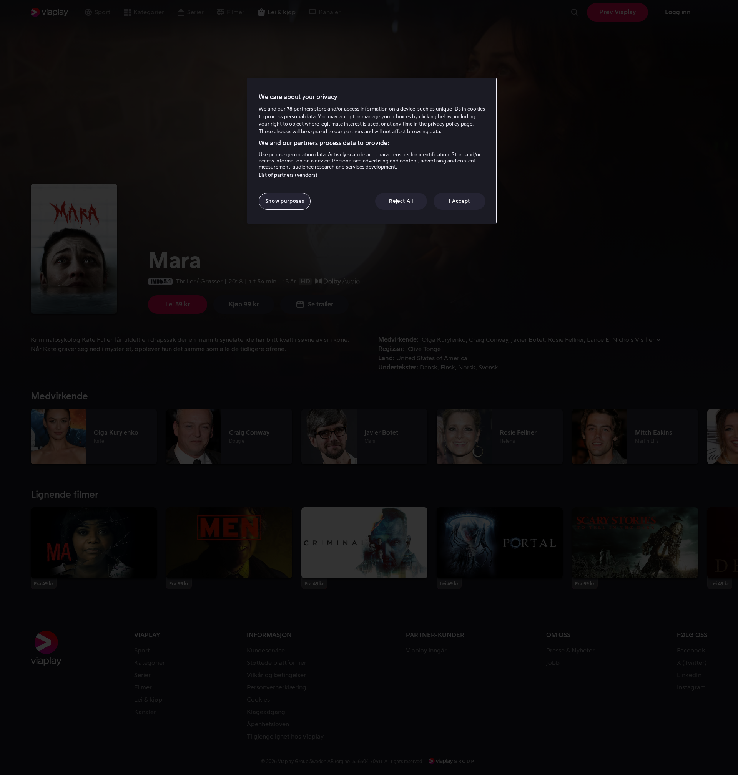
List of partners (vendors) (288, 174)
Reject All (401, 201)
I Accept (459, 201)
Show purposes (284, 201)
